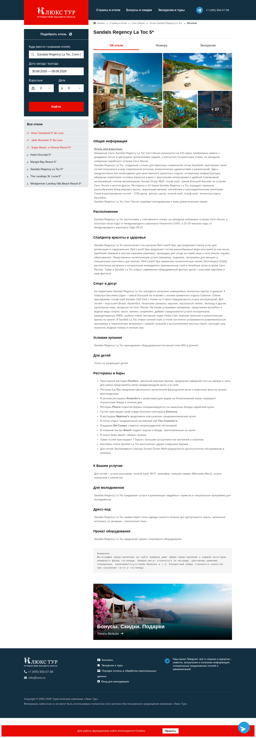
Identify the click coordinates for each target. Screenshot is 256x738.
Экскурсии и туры (171, 10)
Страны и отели (108, 10)
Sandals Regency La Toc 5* (46, 169)
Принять (170, 731)
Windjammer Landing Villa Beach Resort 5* (55, 183)
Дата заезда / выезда (43, 63)
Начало (101, 23)
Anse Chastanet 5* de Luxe (47, 132)
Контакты (107, 659)
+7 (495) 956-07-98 (40, 671)
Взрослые (36, 80)
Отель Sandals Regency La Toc (166, 23)
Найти (56, 106)
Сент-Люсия (138, 23)
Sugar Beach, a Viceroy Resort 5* (51, 147)
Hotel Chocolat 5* (40, 154)
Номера (161, 45)
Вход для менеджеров (115, 681)
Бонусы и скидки (139, 10)
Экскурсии (208, 45)
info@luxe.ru (36, 677)
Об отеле (116, 45)
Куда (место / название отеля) (49, 46)
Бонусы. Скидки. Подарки (131, 626)
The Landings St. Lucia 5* (45, 176)
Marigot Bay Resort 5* (43, 161)
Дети (62, 80)
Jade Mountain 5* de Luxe (46, 140)
